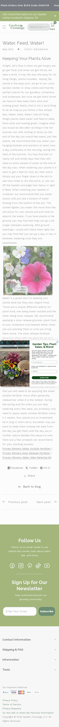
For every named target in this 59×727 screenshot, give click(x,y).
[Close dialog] (57, 342)
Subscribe (44, 378)
